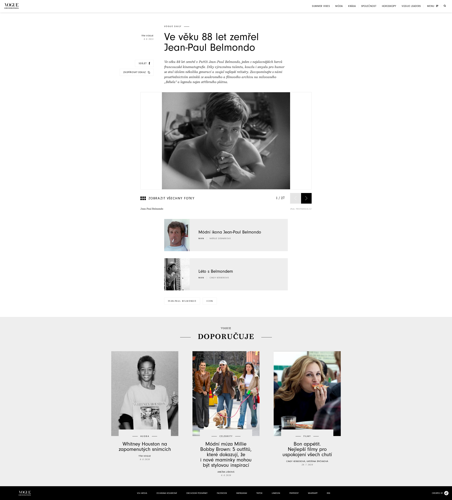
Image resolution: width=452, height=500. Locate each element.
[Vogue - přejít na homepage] (11, 6)
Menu (430, 6)
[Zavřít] (448, 496)
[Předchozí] (295, 198)
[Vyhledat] (445, 6)
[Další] (306, 198)
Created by (437, 493)
